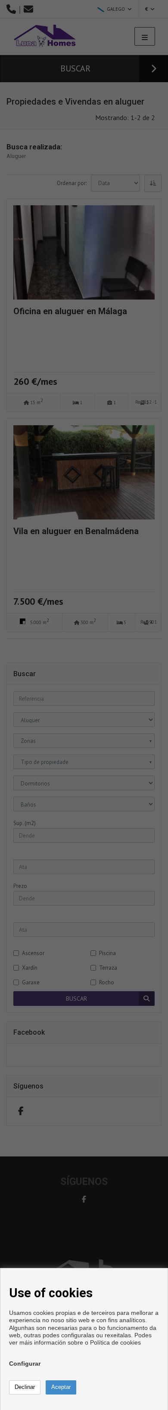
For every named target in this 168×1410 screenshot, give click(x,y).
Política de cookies (115, 1342)
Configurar (24, 1363)
